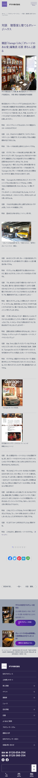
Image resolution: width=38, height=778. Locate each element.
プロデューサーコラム (9, 727)
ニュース (5, 703)
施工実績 (6, 686)
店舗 (4, 715)
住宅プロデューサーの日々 (10, 739)
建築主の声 (6, 733)
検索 (34, 768)
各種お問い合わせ (8, 745)
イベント (5, 692)
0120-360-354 (17, 755)
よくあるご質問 (7, 721)
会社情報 (6, 709)
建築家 (5, 698)
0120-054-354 (17, 752)
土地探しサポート (8, 680)
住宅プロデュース (8, 674)
